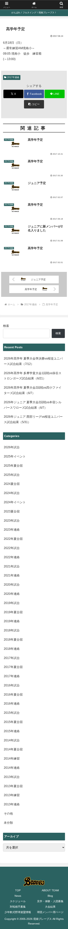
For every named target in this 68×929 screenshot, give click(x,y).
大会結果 (50, 906)
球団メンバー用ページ (50, 912)
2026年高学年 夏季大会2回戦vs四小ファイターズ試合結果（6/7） (32, 390)
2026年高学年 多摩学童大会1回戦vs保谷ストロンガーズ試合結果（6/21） (32, 376)
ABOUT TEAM (50, 890)
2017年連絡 (13, 77)
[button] (34, 104)
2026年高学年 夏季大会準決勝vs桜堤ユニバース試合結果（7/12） (33, 361)
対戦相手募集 (18, 906)
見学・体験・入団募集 (50, 901)
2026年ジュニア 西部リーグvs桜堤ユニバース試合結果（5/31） (33, 419)
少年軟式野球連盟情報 (18, 912)
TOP (18, 890)
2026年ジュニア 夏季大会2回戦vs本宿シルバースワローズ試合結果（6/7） (32, 405)
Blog (50, 895)
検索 (6, 325)
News (18, 895)
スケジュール (18, 901)
